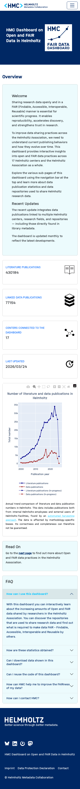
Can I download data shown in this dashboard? (29, 662)
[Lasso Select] (48, 386)
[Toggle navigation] (72, 5)
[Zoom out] (59, 386)
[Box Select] (43, 386)
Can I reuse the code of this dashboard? (33, 674)
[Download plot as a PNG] (28, 386)
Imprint (10, 768)
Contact (63, 768)
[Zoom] (34, 386)
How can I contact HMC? (22, 698)
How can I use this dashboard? (27, 594)
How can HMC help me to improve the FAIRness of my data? (38, 686)
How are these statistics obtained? (30, 650)
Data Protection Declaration (36, 768)
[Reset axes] (68, 386)
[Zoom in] (54, 386)
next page (25, 553)
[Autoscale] (64, 386)
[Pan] (39, 386)
